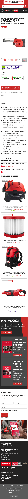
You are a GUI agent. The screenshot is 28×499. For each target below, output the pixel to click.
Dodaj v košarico (10, 88)
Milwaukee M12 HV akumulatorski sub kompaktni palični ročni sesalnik (14, 307)
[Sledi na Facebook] (2, 468)
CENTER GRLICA (6, 450)
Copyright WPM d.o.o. (19, 485)
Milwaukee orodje (9, 15)
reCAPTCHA (6, 417)
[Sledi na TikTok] (7, 468)
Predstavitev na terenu (9, 475)
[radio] (6, 78)
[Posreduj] (25, 6)
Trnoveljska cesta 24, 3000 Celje (9, 453)
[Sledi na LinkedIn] (12, 468)
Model (3, 74)
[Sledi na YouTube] (14, 468)
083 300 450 (6, 457)
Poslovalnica (6, 477)
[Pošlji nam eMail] (9, 468)
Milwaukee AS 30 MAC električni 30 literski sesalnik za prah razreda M (14, 207)
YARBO (3, 474)
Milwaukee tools (7, 472)
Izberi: (3, 72)
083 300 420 (6, 455)
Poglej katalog (17, 355)
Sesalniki (17, 15)
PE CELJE (4, 451)
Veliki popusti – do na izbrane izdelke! (14, 2)
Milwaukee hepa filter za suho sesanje (14, 240)
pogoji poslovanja (13, 410)
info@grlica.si (6, 459)
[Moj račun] (21, 10)
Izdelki (2, 15)
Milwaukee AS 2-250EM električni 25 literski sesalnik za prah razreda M (14, 273)
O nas (3, 480)
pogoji (11, 417)
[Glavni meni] (26, 10)
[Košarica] (23, 10)
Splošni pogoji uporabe (14, 490)
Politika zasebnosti (14, 492)
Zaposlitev (5, 478)
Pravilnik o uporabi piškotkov (14, 488)
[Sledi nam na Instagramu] (4, 468)
